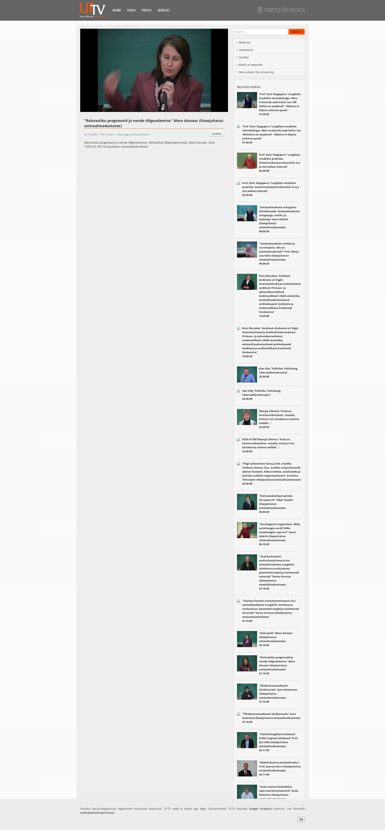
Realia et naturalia (250, 65)
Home (116, 10)
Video (131, 10)
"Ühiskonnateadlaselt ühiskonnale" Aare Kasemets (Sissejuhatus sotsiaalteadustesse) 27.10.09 (271, 718)
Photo (147, 10)
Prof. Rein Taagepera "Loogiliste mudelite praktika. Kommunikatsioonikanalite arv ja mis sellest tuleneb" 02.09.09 (279, 162)
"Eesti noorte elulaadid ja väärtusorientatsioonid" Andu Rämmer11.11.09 (278, 795)
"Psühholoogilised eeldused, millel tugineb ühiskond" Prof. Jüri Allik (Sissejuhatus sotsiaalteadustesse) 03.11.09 (278, 742)
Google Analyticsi (261, 809)
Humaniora (246, 50)
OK (301, 819)
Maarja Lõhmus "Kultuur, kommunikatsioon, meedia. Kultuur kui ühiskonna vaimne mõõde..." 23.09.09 (279, 419)
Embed (216, 133)
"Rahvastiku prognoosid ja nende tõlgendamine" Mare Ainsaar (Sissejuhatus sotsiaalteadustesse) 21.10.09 (277, 665)
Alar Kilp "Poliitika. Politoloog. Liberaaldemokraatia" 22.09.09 (278, 372)
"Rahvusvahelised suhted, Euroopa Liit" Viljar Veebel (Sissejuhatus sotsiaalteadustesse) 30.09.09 (276, 504)
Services (164, 10)
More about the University (256, 72)
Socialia (244, 57)
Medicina (244, 42)
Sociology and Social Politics (134, 134)
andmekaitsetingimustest (97, 813)
